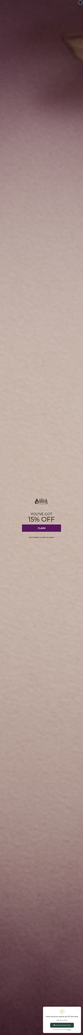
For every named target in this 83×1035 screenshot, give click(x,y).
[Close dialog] (80, 2)
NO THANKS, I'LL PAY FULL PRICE (41, 537)
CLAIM (41, 528)
